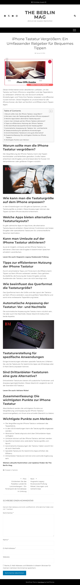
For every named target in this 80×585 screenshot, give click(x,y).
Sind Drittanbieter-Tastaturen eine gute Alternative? (24, 133)
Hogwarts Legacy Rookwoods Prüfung (32, 257)
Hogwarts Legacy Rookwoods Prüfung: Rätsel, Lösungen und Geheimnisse (39, 484)
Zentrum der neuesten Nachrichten (40, 21)
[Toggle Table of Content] (50, 111)
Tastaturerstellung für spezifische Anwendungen (23, 130)
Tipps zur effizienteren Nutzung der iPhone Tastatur (24, 123)
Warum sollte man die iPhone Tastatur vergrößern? (23, 114)
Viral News (41, 582)
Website (6, 557)
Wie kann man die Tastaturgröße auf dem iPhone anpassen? (27, 116)
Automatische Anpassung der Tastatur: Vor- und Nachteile (26, 128)
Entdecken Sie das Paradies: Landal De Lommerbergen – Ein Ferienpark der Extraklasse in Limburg (15, 485)
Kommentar (8, 513)
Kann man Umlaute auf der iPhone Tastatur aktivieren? (25, 121)
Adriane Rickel (22, 390)
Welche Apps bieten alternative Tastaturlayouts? (22, 118)
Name (6, 540)
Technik (14, 470)
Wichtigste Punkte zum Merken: (17, 140)
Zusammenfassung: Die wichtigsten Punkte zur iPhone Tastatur (26, 136)
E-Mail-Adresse (9, 548)
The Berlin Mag (40, 15)
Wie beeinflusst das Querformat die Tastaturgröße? (24, 126)
